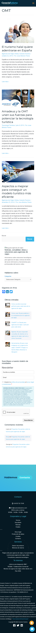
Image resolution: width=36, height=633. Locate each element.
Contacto (18, 538)
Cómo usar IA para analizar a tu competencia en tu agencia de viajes (20, 315)
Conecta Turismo (24, 54)
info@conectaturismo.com (18, 508)
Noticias (18, 524)
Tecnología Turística (8, 125)
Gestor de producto (18, 545)
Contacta (25, 477)
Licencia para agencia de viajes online (18, 555)
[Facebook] (14, 625)
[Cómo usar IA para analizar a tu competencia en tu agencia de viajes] (7, 314)
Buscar (4, 235)
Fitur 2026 (18, 571)
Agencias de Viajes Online (10, 54)
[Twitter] (18, 625)
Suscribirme (28, 420)
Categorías (8, 276)
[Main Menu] (33, 3)
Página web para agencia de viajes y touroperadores (18, 553)
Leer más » (5, 81)
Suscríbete (18, 522)
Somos (18, 520)
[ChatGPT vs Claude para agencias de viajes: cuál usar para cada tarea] (7, 323)
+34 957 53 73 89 (18, 503)
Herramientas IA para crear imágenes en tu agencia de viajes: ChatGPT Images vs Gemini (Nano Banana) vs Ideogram (19, 347)
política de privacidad (18, 382)
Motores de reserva (18, 548)
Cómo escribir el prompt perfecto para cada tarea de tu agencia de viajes (20, 306)
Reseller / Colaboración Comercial (18, 566)
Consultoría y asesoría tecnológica (18, 557)
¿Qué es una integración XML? (18, 564)
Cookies (18, 536)
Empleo (18, 527)
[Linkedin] (21, 625)
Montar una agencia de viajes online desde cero (18, 569)
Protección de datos (18, 534)
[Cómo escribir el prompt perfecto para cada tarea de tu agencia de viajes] (7, 305)
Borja (7, 437)
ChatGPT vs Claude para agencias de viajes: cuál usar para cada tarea (20, 325)
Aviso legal (18, 532)
